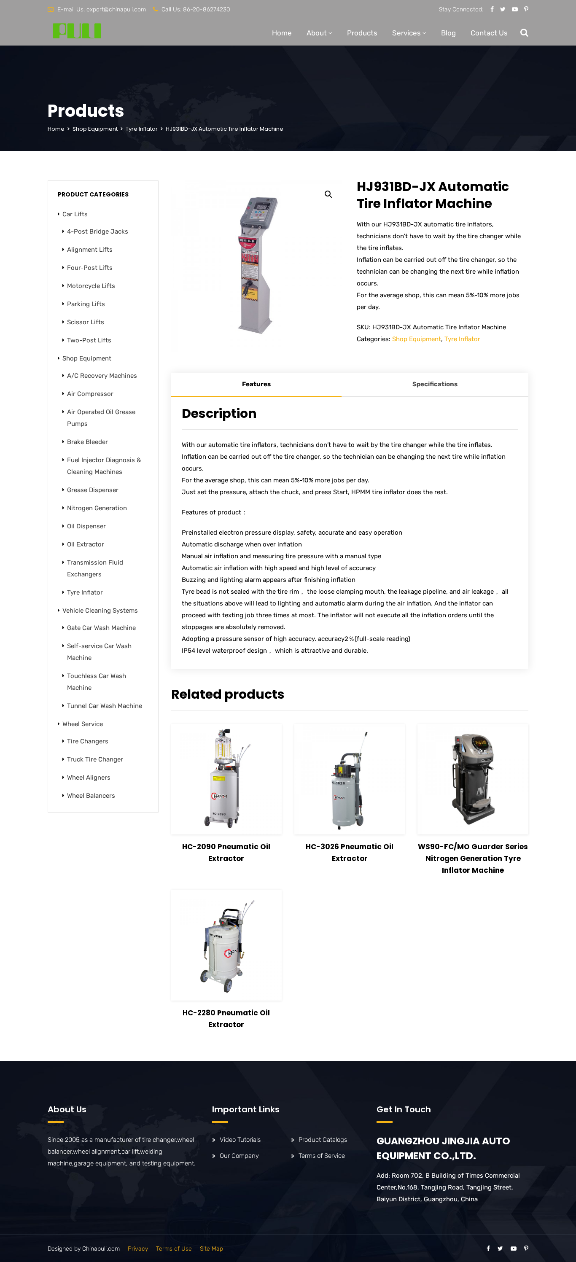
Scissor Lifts (85, 322)
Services (406, 33)
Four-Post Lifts (90, 268)
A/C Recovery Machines (102, 375)
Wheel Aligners (88, 777)
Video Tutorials (240, 1140)
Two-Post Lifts (89, 340)
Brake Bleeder (87, 442)
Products (362, 33)
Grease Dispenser (92, 490)
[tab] (256, 385)
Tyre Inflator (142, 129)
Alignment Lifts (90, 249)
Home (282, 33)
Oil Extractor (85, 544)
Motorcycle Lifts (91, 286)
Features (256, 384)
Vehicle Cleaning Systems (100, 610)
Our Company (239, 1156)
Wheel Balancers (91, 795)
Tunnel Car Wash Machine (104, 706)
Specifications (435, 384)
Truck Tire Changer (95, 759)
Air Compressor (90, 394)
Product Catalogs (323, 1140)
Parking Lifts (86, 304)
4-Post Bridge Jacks (97, 231)
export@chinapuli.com (116, 9)
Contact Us (489, 33)
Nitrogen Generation (97, 508)
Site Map (211, 1248)
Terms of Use (174, 1248)
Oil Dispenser (86, 526)
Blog (448, 33)
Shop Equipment (95, 129)
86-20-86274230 (206, 9)
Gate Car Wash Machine (101, 628)
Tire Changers (87, 741)
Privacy (138, 1248)
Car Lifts (75, 214)
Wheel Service (82, 724)
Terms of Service (322, 1156)
